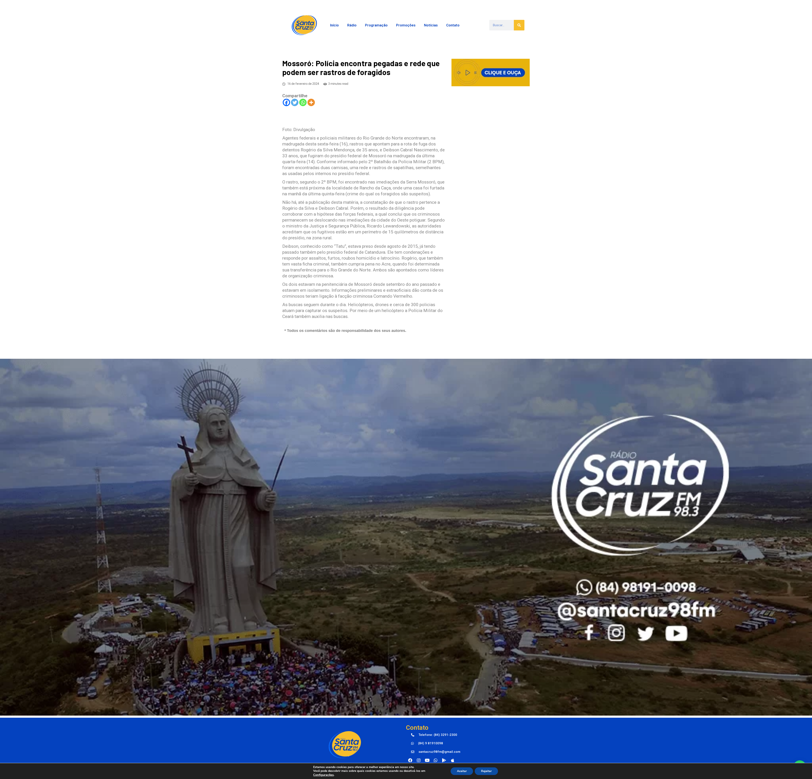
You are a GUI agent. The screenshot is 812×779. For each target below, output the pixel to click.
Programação (376, 25)
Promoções (406, 25)
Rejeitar (486, 771)
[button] (434, 735)
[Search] (519, 25)
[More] (311, 102)
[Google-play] (444, 760)
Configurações (323, 775)
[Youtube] (427, 760)
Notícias (431, 25)
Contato (452, 25)
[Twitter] (294, 102)
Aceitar (462, 771)
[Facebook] (286, 102)
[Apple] (452, 760)
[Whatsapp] (303, 102)
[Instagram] (418, 760)
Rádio (352, 25)
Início (334, 25)
